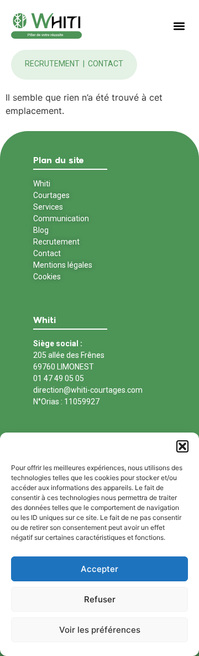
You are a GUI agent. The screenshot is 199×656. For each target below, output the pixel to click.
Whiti (41, 183)
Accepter (99, 569)
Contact (105, 63)
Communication (61, 218)
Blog (41, 230)
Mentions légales (62, 265)
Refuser (100, 599)
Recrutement (53, 63)
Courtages (51, 195)
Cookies (47, 276)
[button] (182, 446)
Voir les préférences (99, 629)
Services (48, 206)
